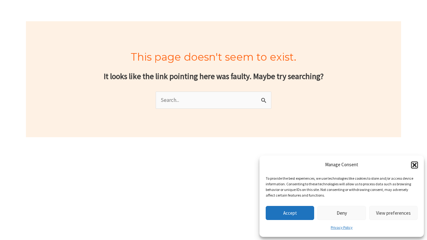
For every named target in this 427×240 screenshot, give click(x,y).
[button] (414, 165)
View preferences (393, 213)
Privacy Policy (342, 227)
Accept (290, 213)
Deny (342, 213)
